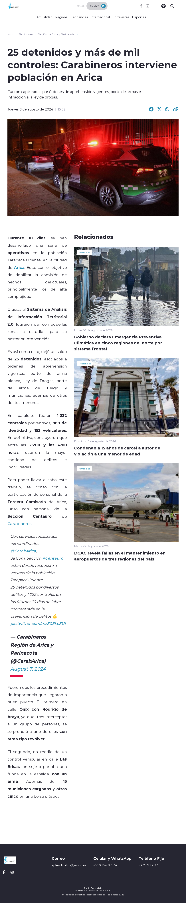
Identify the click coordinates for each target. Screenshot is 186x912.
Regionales (26, 34)
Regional (61, 17)
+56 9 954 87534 (105, 865)
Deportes (139, 17)
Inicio (10, 34)
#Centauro (52, 558)
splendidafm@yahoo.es (69, 865)
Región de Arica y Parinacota (56, 34)
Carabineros (19, 523)
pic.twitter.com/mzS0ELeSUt (38, 623)
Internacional (100, 17)
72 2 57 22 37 (148, 865)
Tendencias (79, 17)
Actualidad (44, 17)
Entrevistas (121, 17)
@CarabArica (23, 550)
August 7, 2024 (28, 669)
